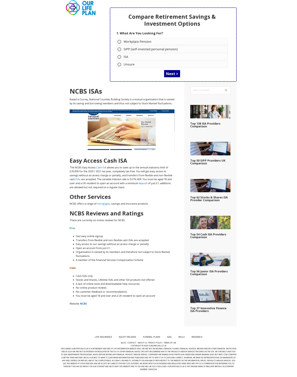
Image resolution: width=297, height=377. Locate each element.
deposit (143, 183)
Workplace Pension (137, 41)
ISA (126, 57)
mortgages (103, 203)
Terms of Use (170, 342)
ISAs (77, 179)
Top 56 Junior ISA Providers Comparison (209, 272)
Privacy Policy (155, 342)
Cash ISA (101, 167)
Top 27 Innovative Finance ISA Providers (208, 309)
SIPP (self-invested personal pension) (151, 49)
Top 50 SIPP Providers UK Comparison (207, 162)
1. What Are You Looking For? (139, 33)
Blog (123, 342)
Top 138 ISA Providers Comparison (205, 125)
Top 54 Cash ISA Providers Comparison (208, 235)
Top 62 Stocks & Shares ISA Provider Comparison (209, 198)
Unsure (129, 64)
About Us (142, 342)
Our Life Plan (80, 7)
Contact (131, 342)
